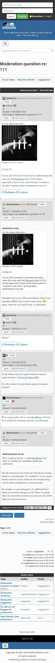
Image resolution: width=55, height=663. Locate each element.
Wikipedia (19, 178)
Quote (6, 118)
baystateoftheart (29, 594)
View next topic (46, 90)
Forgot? (48, 16)
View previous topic (28, 90)
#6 (4, 437)
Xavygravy (25, 601)
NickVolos (25, 609)
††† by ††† (7, 169)
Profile (6, 102)
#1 (4, 109)
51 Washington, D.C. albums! (15, 192)
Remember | (38, 16)
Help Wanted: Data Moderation (10, 618)
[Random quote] (37, 35)
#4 (4, 359)
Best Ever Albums (26, 79)
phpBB (30, 632)
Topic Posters (49, 519)
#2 (4, 208)
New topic (6, 515)
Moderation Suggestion (6, 601)
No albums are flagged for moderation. (8, 609)
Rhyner (24, 586)
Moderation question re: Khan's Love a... (10, 586)
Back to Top (27, 638)
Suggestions (44, 79)
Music (40, 618)
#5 (4, 405)
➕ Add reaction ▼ (19, 118)
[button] (5, 43)
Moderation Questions (6, 594)
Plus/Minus (36, 417)
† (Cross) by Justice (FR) (27, 377)
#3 (4, 325)
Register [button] (22, 16)
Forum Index (8, 79)
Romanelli (25, 618)
